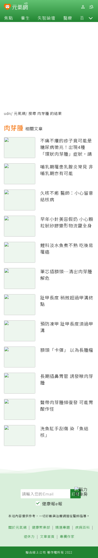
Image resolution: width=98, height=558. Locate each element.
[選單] (91, 7)
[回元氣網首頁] (20, 7)
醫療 (67, 18)
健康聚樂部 (41, 527)
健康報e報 (52, 503)
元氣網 (20, 113)
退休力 (29, 537)
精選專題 (62, 527)
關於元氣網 (17, 527)
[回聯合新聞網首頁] (7, 7)
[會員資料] (83, 7)
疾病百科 (82, 527)
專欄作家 (67, 537)
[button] (91, 17)
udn (7, 113)
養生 (25, 18)
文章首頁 (47, 537)
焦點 (8, 18)
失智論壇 (46, 18)
